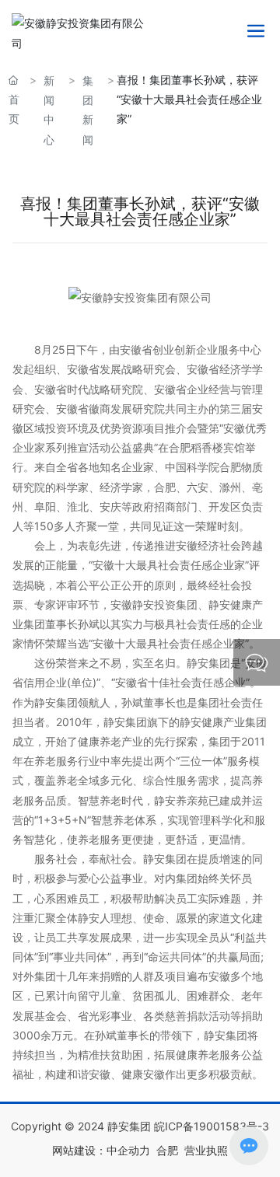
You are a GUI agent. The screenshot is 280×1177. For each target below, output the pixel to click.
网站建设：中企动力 (101, 1150)
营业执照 (206, 1150)
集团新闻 (87, 110)
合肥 (167, 1150)
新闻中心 (49, 110)
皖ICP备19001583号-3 (211, 1126)
